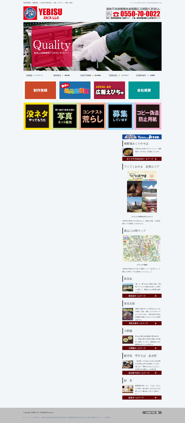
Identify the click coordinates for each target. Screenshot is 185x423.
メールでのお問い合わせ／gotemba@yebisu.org (146, 3)
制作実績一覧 (64, 417)
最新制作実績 (74, 417)
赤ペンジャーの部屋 (102, 417)
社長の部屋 (91, 417)
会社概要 (49, 417)
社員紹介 (83, 417)
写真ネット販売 (39, 417)
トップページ (28, 417)
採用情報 (56, 417)
